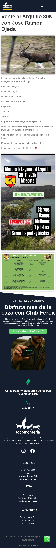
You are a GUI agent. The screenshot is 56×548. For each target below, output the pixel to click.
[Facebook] (32, 450)
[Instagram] (23, 450)
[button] (42, 7)
